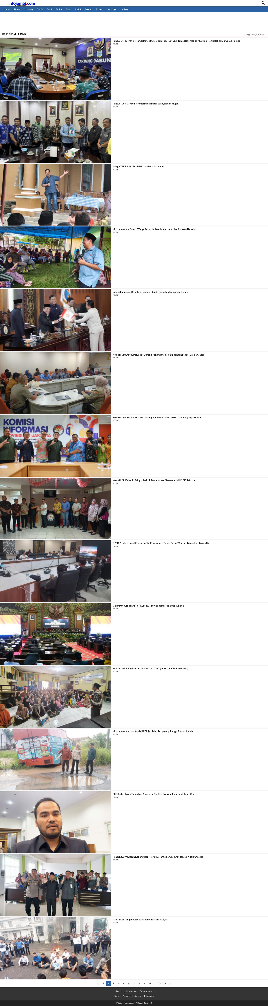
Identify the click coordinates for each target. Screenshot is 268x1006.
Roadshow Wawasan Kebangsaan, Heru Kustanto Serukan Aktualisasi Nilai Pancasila (158, 856)
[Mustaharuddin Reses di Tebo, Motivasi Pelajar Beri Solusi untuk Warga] (55, 697)
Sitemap (150, 996)
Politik (78, 9)
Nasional (29, 9)
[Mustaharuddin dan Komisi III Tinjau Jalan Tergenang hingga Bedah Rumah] (55, 759)
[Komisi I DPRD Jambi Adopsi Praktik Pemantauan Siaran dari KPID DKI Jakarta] (55, 508)
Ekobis (59, 9)
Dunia (40, 9)
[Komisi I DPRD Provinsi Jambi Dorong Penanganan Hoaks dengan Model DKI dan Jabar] (55, 383)
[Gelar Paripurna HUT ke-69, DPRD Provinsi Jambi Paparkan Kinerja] (55, 634)
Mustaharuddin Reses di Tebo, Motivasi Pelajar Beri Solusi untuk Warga (151, 668)
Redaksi (119, 991)
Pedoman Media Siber (132, 996)
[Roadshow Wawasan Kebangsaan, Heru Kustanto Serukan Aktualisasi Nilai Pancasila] (55, 885)
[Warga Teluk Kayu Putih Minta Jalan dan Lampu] (55, 195)
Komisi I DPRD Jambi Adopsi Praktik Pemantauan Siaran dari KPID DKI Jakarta (154, 480)
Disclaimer (131, 991)
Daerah (88, 9)
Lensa (7, 9)
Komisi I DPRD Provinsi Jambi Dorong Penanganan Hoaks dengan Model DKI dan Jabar (158, 354)
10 (149, 983)
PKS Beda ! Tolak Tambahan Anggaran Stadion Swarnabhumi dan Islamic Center (155, 794)
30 (159, 983)
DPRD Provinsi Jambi (14, 34)
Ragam (99, 9)
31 (164, 983)
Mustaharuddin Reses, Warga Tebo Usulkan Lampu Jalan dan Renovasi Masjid (154, 229)
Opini (49, 9)
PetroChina (112, 9)
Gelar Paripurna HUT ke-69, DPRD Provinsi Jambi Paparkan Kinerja (148, 605)
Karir (116, 996)
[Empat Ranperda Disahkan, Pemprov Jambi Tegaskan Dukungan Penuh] (55, 320)
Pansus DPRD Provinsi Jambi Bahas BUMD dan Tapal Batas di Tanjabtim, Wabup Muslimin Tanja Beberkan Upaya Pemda (176, 40)
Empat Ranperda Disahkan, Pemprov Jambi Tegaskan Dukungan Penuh (150, 291)
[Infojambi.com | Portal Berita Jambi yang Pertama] (21, 3)
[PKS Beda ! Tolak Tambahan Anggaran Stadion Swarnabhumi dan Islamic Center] (55, 822)
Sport (68, 9)
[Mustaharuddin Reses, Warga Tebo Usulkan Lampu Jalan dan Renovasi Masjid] (55, 257)
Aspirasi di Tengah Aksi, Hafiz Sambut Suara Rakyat (140, 919)
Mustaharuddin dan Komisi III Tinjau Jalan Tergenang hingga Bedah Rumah (153, 731)
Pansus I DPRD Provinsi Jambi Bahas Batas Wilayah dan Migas (145, 103)
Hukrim (17, 9)
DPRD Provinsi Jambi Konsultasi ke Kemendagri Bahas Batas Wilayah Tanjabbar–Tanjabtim (161, 543)
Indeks (124, 9)
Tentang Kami (145, 991)
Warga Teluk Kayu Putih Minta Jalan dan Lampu (138, 166)
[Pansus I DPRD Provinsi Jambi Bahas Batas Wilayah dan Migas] (55, 132)
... (154, 983)
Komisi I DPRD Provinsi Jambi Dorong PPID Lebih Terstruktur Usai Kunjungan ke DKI (157, 417)
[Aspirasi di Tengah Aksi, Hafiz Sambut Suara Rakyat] (55, 948)
